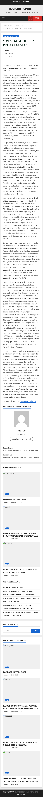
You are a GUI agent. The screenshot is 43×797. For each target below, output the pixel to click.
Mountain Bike (8, 36)
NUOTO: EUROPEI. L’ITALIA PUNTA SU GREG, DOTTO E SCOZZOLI (20, 571)
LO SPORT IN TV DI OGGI (14, 499)
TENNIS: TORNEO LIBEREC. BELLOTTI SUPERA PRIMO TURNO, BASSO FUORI (20, 779)
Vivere (37, 18)
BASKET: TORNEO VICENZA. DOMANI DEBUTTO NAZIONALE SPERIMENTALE (20, 534)
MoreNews (34, 792)
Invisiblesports (21, 9)
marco (7, 51)
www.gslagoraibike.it (28, 401)
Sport (16, 36)
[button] (3, 18)
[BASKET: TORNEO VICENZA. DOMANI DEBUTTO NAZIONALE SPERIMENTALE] (21, 518)
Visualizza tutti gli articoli (21, 439)
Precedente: (20, 449)
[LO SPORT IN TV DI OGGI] (21, 484)
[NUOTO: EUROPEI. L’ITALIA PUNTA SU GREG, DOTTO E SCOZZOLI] (21, 554)
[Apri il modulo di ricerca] (25, 18)
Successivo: (21, 456)
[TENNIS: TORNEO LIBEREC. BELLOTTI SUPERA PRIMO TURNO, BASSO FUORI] (21, 763)
